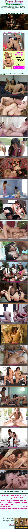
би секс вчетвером (12, 498)
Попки (14, 32)
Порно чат (12, 10)
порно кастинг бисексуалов (17, 506)
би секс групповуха (11, 495)
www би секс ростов (6, 506)
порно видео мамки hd (17, 503)
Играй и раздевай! (19, 10)
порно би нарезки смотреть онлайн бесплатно (14, 507)
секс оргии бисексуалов (21, 505)
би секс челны (8, 505)
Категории (7, 10)
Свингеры (20, 32)
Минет (5, 32)
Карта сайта (12, 524)
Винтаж (9, 32)
